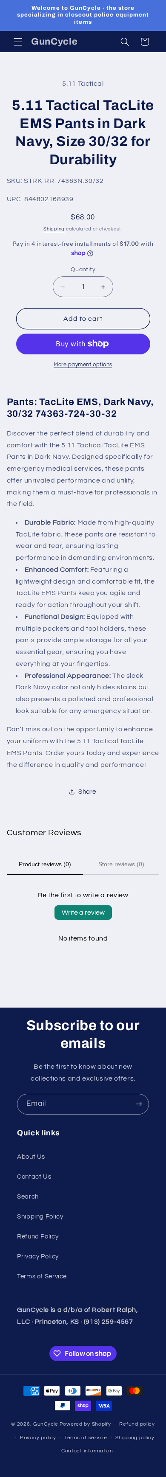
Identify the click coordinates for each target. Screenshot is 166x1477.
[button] (18, 41)
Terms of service (85, 1437)
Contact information (87, 1451)
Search (28, 1196)
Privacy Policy (38, 1256)
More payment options (83, 365)
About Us (31, 1157)
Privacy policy (38, 1437)
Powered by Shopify (85, 1424)
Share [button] (87, 792)
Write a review (83, 912)
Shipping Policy (40, 1216)
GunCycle (45, 1424)
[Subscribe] (139, 1104)
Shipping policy (134, 1437)
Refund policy (137, 1424)
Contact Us (34, 1177)
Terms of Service (42, 1276)
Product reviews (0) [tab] (45, 864)
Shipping (54, 229)
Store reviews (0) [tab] (121, 864)
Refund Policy (37, 1236)
